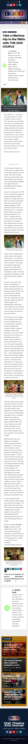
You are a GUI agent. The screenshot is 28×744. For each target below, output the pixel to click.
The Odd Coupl (8, 168)
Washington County (8, 690)
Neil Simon (18, 168)
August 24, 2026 (10, 651)
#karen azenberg (13, 62)
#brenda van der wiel (14, 55)
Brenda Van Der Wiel (10, 267)
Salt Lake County (13, 658)
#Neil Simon (21, 71)
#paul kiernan (12, 73)
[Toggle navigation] (11, 23)
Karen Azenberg (14, 254)
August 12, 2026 (10, 699)
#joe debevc (11, 60)
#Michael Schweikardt (14, 69)
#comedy (10, 57)
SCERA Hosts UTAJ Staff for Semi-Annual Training (13, 678)
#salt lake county (13, 78)
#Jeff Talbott (18, 57)
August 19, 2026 (10, 683)
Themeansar (14, 740)
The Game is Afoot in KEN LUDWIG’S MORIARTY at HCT (13, 663)
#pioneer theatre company (15, 75)
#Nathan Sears (12, 71)
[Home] (2, 22)
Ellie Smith (20, 651)
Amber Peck (13, 51)
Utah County (7, 674)
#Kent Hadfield (12, 64)
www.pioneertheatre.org (11, 544)
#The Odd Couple (13, 80)
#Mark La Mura (12, 66)
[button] (19, 22)
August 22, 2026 (10, 667)
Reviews (15, 642)
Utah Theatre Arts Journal (14, 724)
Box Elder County (8, 642)
